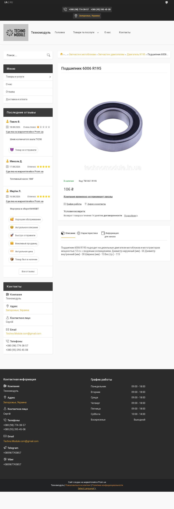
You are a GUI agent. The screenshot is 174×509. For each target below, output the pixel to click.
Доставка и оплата (16, 99)
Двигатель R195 (136, 54)
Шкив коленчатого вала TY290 (26, 139)
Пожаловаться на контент (78, 485)
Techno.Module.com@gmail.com (23, 333)
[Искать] (49, 55)
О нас (107, 32)
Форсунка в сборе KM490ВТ (24, 208)
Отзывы (10, 91)
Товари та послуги (83, 32)
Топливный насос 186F (21, 179)
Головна (60, 32)
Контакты (124, 32)
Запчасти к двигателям (111, 54)
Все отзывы (28, 271)
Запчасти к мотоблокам (82, 54)
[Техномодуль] (15, 32)
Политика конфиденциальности (107, 485)
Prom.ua (102, 482)
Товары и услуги (15, 76)
